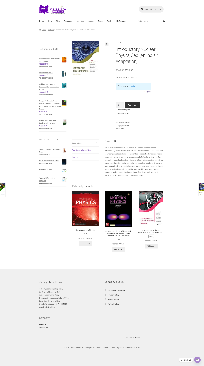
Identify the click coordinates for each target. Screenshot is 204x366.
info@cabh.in (50, 307)
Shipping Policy (114, 299)
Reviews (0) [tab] (76, 157)
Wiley (122, 128)
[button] (106, 44)
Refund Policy (113, 304)
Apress (91, 21)
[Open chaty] (197, 358)
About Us (43, 324)
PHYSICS (51, 30)
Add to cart (132, 105)
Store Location (54, 301)
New (50, 21)
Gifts (58, 21)
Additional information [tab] (81, 150)
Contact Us (43, 327)
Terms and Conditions (116, 290)
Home (41, 21)
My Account (121, 21)
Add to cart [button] (85, 244)
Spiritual (80, 21)
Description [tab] (76, 143)
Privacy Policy (113, 295)
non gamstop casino (132, 337)
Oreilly (109, 21)
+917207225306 (61, 304)
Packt (100, 21)
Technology (68, 21)
